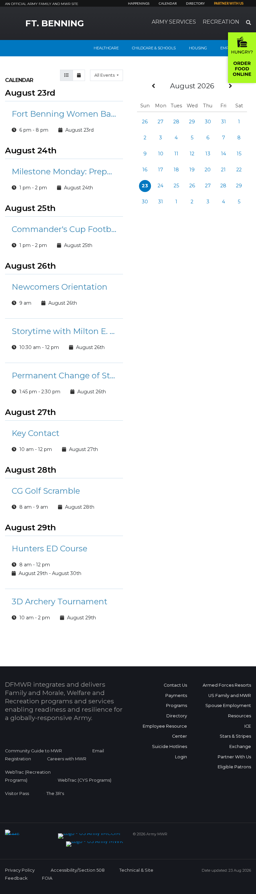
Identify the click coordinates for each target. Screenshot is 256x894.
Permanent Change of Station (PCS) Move (64, 375)
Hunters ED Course (49, 548)
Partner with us (228, 3)
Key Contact (35, 433)
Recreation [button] (221, 22)
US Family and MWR (229, 695)
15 (239, 154)
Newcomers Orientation (59, 287)
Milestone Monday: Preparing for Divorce (64, 171)
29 (192, 122)
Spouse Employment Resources (228, 710)
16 (144, 170)
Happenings (138, 3)
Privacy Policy (20, 870)
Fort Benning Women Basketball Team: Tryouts (64, 114)
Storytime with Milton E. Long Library (64, 331)
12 (192, 154)
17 (160, 170)
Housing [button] (198, 48)
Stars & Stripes (235, 736)
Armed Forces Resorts (227, 685)
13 (207, 154)
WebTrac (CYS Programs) (84, 780)
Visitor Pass (17, 793)
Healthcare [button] (106, 48)
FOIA (47, 878)
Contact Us (175, 685)
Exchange (240, 746)
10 (160, 154)
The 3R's (55, 793)
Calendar (168, 3)
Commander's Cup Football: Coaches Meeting (64, 229)
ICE (247, 726)
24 (160, 186)
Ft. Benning (54, 23)
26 (145, 122)
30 (208, 122)
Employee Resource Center (165, 731)
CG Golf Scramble (46, 491)
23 (145, 186)
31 (223, 122)
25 (176, 186)
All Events (105, 75)
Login (181, 756)
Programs (176, 705)
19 (192, 170)
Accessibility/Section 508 (78, 870)
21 (223, 170)
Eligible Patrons (234, 766)
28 (176, 122)
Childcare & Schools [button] (154, 48)
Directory (195, 3)
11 (176, 154)
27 (160, 122)
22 (239, 170)
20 (208, 170)
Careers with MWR (66, 758)
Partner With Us (234, 756)
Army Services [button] (174, 22)
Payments (176, 695)
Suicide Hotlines (169, 746)
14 (223, 154)
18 (176, 170)
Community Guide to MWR (33, 750)
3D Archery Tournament (59, 601)
